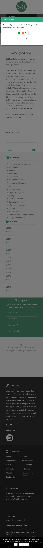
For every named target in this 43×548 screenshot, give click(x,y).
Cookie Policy (23, 544)
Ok (16, 544)
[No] (40, 542)
